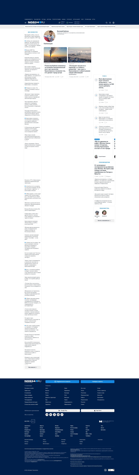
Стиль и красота (101, 390)
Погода (44, 19)
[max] (58, 414)
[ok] (54, 414)
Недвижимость (29, 19)
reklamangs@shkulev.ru (75, 449)
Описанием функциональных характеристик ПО (80, 455)
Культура (66, 393)
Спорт (98, 388)
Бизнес (47, 390)
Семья (82, 404)
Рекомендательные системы (76, 463)
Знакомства (37, 19)
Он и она (83, 388)
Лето (65, 395)
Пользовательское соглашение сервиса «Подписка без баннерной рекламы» (86, 465)
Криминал (67, 390)
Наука (65, 399)
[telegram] (46, 414)
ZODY (82, 19)
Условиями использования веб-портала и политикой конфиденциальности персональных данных (90, 456)
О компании (28, 393)
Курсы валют (76, 19)
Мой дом (66, 397)
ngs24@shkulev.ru (41, 459)
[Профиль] (113, 23)
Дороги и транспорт (50, 397)
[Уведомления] (110, 23)
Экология (99, 395)
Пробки (70, 22)
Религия (83, 402)
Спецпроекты (100, 399)
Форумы (49, 19)
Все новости (33, 32)
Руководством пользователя (76, 454)
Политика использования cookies (77, 461)
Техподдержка (28, 399)
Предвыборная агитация (31, 402)
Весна (47, 393)
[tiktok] (62, 414)
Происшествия (85, 395)
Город (46, 395)
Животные (48, 402)
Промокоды (88, 19)
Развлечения (84, 399)
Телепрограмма (56, 19)
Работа (82, 397)
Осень (82, 390)
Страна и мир (100, 393)
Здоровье (47, 404)
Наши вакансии (29, 397)
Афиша (64, 19)
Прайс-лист (27, 390)
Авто (46, 388)
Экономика (100, 397)
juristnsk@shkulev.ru (58, 460)
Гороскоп (69, 19)
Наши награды (28, 395)
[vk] (50, 414)
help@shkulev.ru (34, 461)
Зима (65, 388)
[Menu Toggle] (25, 23)
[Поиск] (106, 23)
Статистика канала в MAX (31, 404)
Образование (67, 404)
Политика (83, 393)
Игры (93, 19)
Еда (46, 399)
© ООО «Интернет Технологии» (31, 470)
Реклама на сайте (29, 388)
